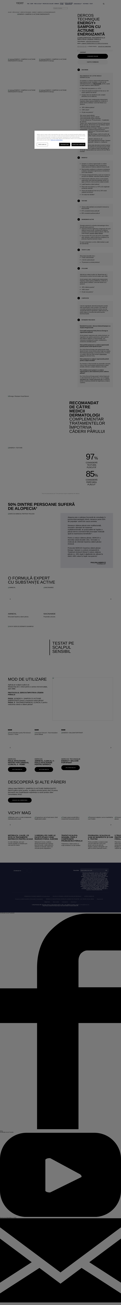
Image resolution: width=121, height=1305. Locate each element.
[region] (61, 139)
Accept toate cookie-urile (78, 144)
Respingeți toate (65, 144)
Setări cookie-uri (42, 144)
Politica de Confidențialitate (57, 139)
